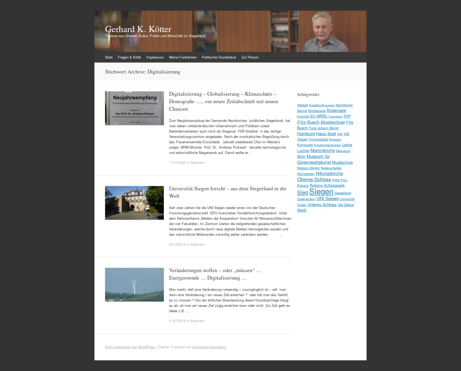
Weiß (301, 210)
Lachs (347, 144)
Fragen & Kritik (129, 57)
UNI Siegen (327, 198)
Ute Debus (346, 204)
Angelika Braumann (322, 105)
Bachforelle (344, 105)
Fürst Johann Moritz (324, 127)
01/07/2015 (177, 320)
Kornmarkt (305, 144)
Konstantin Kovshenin (209, 346)
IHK (340, 134)
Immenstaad (318, 139)
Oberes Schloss (314, 179)
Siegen (321, 190)
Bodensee (336, 110)
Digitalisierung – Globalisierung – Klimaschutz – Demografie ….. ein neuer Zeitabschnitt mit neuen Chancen (223, 101)
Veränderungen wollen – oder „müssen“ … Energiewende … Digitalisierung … (215, 273)
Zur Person (250, 57)
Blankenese (317, 110)
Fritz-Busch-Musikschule (321, 122)
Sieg (302, 192)
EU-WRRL (319, 116)
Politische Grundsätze (219, 57)
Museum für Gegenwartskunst (314, 159)
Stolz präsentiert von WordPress (130, 346)
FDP (347, 116)
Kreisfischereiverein (327, 145)
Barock (302, 110)
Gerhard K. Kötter (138, 28)
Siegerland (343, 192)
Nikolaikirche (329, 173)
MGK (301, 156)
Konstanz (335, 139)
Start (109, 57)
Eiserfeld (303, 116)
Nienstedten (306, 173)
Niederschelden (331, 168)
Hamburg (306, 133)
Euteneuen (336, 116)
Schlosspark (334, 185)
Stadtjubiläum (306, 199)
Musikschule (342, 162)
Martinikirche (323, 150)
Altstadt (302, 105)
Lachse (303, 150)
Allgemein (197, 162)
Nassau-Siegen (308, 167)
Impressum (155, 57)
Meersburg (343, 151)
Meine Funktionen (183, 57)
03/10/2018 (177, 244)
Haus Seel (326, 133)
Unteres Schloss (322, 204)
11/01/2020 (177, 162)
